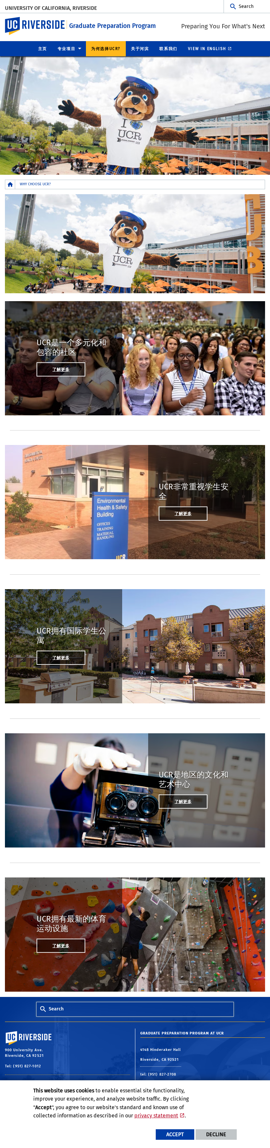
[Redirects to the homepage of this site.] (10, 184)
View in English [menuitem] (207, 48)
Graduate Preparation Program (112, 26)
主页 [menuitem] (42, 48)
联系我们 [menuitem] (168, 48)
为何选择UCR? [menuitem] (106, 48)
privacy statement (156, 1115)
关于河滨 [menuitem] (140, 48)
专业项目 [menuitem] (66, 48)
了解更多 (60, 369)
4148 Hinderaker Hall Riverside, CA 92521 (160, 1055)
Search (246, 6)
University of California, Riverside (51, 8)
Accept (175, 1134)
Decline (216, 1134)
